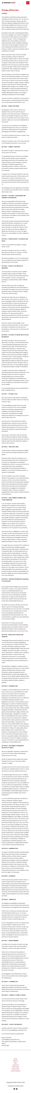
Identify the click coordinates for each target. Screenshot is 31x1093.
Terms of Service (15, 1071)
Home (15, 1059)
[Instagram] (16, 1089)
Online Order (15, 1067)
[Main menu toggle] (27, 2)
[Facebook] (14, 1089)
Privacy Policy (24, 631)
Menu (15, 1063)
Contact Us (15, 1065)
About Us (15, 1061)
